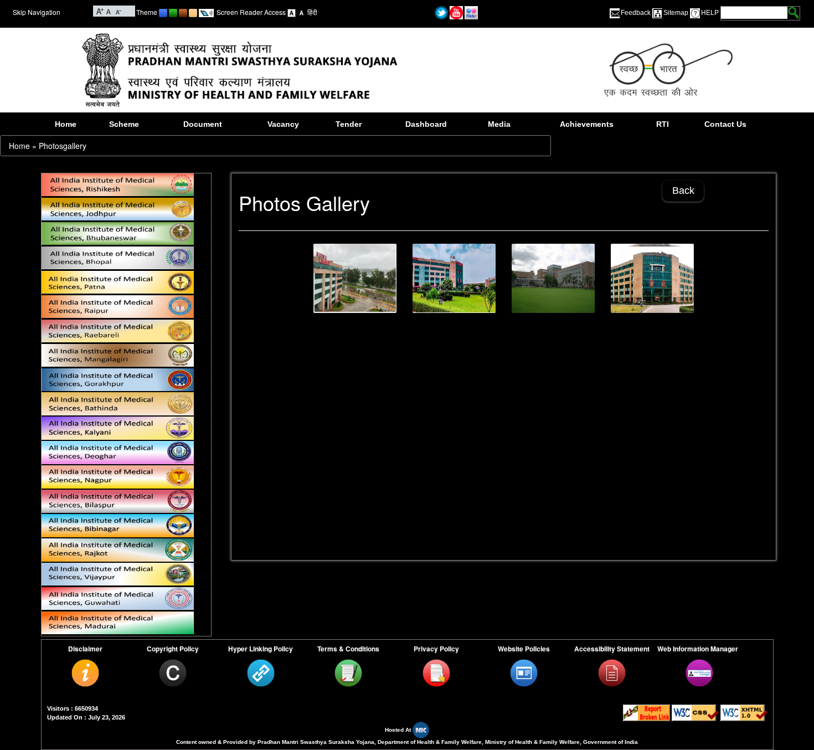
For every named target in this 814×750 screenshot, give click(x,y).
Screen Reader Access (251, 12)
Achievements (587, 124)
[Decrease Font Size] (117, 10)
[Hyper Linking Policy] (261, 672)
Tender (349, 124)
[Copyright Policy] (173, 672)
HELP (710, 13)
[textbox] (754, 13)
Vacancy (283, 124)
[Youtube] (456, 11)
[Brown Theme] (183, 12)
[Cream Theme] (193, 12)
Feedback (636, 13)
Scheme (124, 124)
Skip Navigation (36, 12)
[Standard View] (291, 12)
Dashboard (426, 124)
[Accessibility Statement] (612, 672)
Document (202, 124)
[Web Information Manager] (699, 672)
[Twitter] (441, 11)
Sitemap (675, 13)
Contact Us (725, 124)
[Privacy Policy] (436, 672)
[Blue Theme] (163, 12)
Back (683, 190)
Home (65, 124)
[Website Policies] (524, 672)
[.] (355, 278)
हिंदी (312, 12)
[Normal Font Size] (108, 10)
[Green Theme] (173, 12)
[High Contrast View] (301, 12)
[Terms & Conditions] (348, 672)
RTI (662, 124)
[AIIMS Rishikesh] (553, 278)
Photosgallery (62, 145)
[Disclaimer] (85, 672)
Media (499, 124)
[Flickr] (471, 11)
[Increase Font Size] (100, 10)
